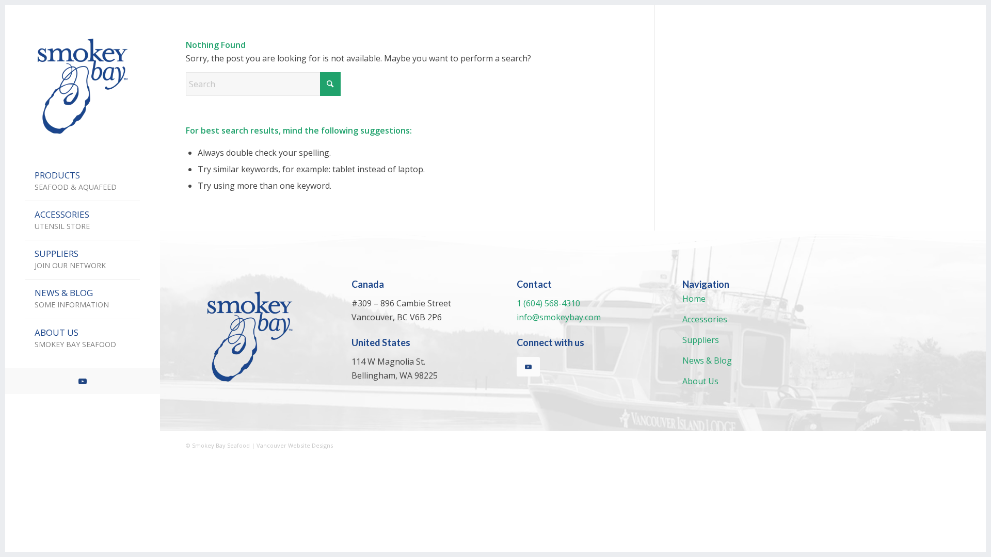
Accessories (704, 319)
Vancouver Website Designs (295, 445)
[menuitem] (82, 181)
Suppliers (700, 340)
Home (694, 298)
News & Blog (707, 360)
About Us (700, 381)
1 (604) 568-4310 (548, 303)
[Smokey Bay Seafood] (82, 86)
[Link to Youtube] (82, 381)
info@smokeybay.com (559, 317)
